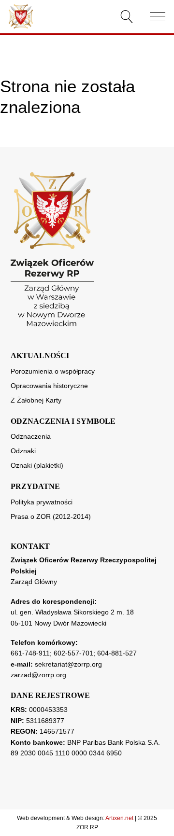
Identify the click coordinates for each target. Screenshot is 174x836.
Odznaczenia (31, 436)
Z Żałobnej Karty (36, 400)
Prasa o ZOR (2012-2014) (51, 516)
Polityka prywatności (41, 502)
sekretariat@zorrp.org (68, 664)
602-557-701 (73, 653)
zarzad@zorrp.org (38, 675)
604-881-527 (117, 653)
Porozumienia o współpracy (53, 371)
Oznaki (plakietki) (37, 465)
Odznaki (23, 451)
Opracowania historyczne (49, 386)
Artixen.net (119, 818)
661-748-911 (30, 653)
